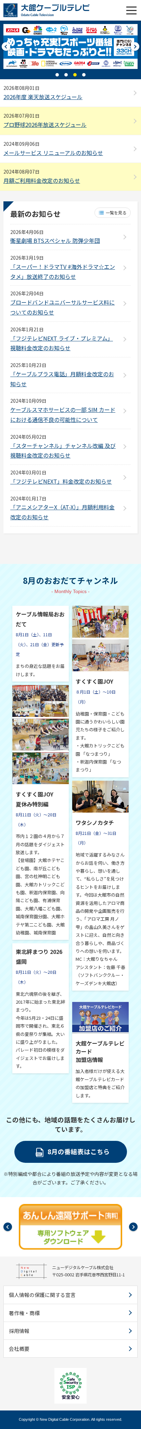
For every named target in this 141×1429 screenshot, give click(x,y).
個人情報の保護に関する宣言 (42, 1294)
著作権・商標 (24, 1312)
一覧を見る (116, 213)
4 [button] (84, 74)
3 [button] (75, 74)
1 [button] (57, 74)
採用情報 (19, 1330)
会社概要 (19, 1348)
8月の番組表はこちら (79, 1151)
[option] (70, 46)
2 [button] (66, 74)
